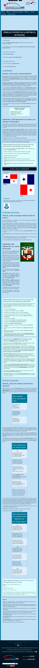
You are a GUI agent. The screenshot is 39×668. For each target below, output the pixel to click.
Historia (4, 14)
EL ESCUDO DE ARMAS (8, 52)
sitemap (8, 661)
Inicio (4, 11)
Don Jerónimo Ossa (19, 447)
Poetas (9, 11)
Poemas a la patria (18, 11)
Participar (33, 0)
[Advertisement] (19, 22)
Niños (33, 11)
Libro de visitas (12, 14)
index (4, 661)
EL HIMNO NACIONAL (8, 61)
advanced (14, 661)
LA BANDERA (6, 40)
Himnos (27, 11)
